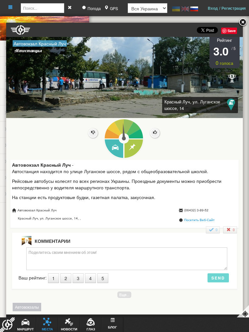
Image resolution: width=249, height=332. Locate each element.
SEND (218, 278)
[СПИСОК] (134, 149)
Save (232, 30)
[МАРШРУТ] (113, 149)
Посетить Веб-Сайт (199, 220)
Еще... (124, 294)
